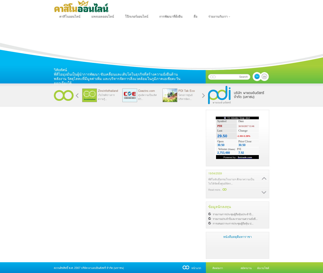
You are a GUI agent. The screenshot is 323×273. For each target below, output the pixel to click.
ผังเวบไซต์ (263, 268)
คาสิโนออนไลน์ (69, 16)
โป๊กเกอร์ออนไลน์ (136, 16)
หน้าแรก (196, 268)
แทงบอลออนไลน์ (102, 16)
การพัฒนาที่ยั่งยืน (171, 16)
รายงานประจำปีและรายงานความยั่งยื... (235, 219)
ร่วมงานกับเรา (218, 16)
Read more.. (214, 193)
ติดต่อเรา (217, 268)
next (77, 95)
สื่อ (195, 16)
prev (203, 95)
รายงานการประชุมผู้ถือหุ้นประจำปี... (233, 214)
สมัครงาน (246, 268)
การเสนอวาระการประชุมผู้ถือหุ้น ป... (233, 223)
